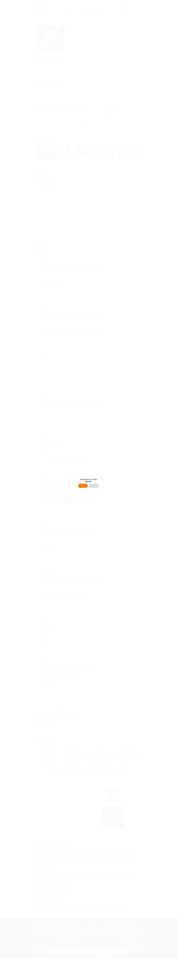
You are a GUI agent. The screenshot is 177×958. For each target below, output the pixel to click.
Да (83, 486)
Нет (94, 486)
